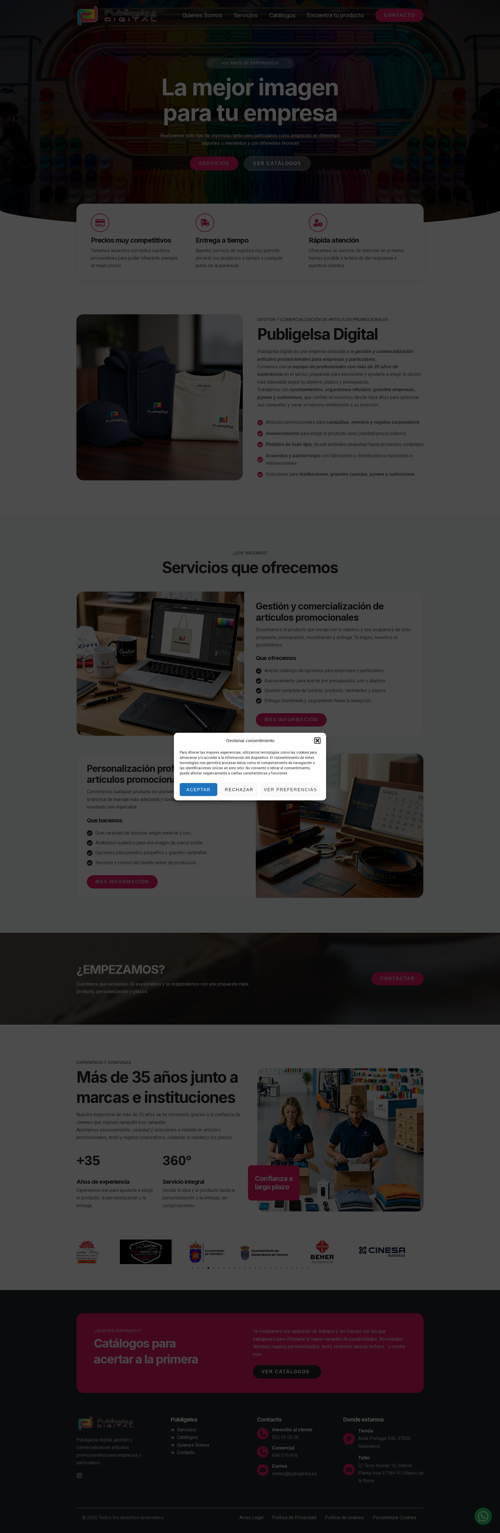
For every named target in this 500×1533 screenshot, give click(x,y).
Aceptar (198, 789)
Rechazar (239, 789)
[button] (317, 741)
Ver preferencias (290, 789)
